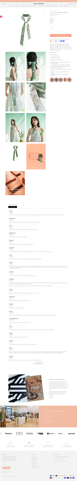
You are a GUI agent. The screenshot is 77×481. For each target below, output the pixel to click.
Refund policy (34, 461)
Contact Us (34, 456)
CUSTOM (61, 5)
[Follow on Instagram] (3, 472)
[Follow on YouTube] (5, 472)
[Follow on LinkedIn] (11, 472)
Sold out (61, 31)
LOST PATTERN (52, 10)
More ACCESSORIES (48, 5)
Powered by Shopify (15, 476)
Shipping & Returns (35, 458)
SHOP (10, 5)
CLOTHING (40, 5)
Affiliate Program (35, 465)
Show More (51, 397)
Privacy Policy (34, 460)
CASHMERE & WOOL (25, 5)
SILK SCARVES (16, 5)
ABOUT (66, 5)
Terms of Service (35, 463)
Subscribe (6, 467)
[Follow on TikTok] (8, 472)
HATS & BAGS (33, 5)
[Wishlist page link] (3, 3)
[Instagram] (1, 17)
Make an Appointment (50, 421)
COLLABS (56, 5)
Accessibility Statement (36, 467)
